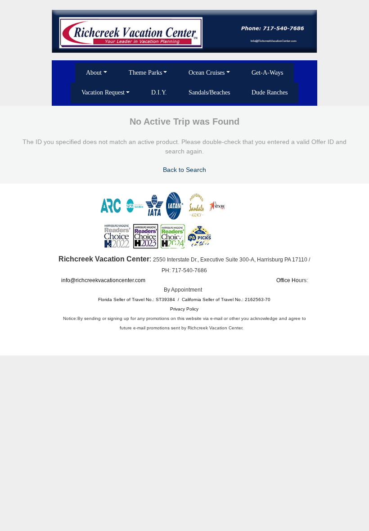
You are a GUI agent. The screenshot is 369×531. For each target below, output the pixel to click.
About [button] (94, 72)
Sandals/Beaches (209, 92)
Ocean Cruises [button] (207, 72)
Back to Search (184, 169)
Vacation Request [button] (103, 92)
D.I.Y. (159, 92)
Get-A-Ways (267, 72)
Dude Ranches (270, 92)
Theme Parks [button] (145, 72)
